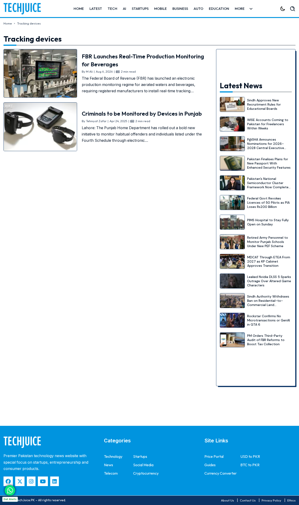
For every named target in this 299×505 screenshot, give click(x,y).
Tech (112, 8)
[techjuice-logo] (25, 8)
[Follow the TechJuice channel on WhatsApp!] (10, 490)
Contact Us (248, 500)
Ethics (291, 500)
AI (124, 8)
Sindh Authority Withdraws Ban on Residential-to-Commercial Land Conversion (268, 302)
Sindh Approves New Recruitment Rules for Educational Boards (264, 104)
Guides (210, 464)
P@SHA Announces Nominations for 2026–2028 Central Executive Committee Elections (265, 145)
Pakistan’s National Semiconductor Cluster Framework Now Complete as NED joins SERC (267, 185)
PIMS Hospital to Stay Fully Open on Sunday (268, 222)
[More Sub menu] (251, 9)
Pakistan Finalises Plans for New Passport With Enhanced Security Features (269, 163)
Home (79, 8)
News (108, 464)
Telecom (111, 473)
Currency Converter (220, 473)
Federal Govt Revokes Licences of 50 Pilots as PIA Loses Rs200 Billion (268, 202)
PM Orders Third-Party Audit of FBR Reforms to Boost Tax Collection (266, 340)
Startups (140, 8)
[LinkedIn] (54, 481)
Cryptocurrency (146, 473)
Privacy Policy (271, 500)
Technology (113, 456)
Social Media (143, 464)
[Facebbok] (8, 481)
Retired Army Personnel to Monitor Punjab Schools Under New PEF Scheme (267, 241)
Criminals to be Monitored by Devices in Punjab (142, 113)
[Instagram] (31, 481)
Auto (198, 8)
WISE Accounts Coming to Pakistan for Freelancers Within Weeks (267, 124)
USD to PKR (250, 456)
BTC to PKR (250, 464)
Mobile (160, 8)
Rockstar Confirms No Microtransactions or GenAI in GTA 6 (268, 320)
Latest (95, 8)
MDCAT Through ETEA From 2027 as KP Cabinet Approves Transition (268, 261)
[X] (20, 481)
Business (180, 8)
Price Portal (214, 456)
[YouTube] (43, 481)
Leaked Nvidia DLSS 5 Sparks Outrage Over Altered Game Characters (269, 281)
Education (219, 8)
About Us (227, 500)
